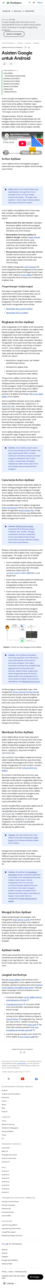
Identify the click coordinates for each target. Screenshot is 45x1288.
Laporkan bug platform (9, 1225)
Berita (4, 1104)
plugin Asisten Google (21, 920)
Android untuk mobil (9, 1158)
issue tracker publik (27, 1037)
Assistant (29, 11)
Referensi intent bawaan (24, 526)
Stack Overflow (12, 1019)
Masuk (40, 3)
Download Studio (8, 1212)
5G (3, 1138)
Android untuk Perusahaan (11, 1094)
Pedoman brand (21, 1272)
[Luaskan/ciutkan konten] (17, 70)
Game (4, 1121)
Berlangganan (36, 1277)
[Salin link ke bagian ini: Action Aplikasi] (23, 159)
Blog (3, 1108)
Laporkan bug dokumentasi (11, 1228)
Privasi (4, 1135)
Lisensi (10, 1272)
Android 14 (5, 1182)
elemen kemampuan (9, 508)
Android (4, 1090)
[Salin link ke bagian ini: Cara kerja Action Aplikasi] (36, 480)
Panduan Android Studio (10, 1202)
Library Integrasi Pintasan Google (26, 692)
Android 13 (5, 1185)
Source (4, 1101)
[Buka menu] (3, 2)
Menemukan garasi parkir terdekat (19, 309)
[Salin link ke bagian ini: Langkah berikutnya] (29, 975)
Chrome (4, 1253)
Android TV (6, 1162)
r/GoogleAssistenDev (14, 1004)
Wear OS (5, 1151)
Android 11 (5, 1192)
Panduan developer (8, 1205)
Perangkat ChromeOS (9, 1155)
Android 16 (5, 1175)
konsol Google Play (26, 510)
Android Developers (8, 43)
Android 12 (5, 1189)
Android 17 (5, 1171)
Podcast (4, 1112)
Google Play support (9, 1232)
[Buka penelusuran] (29, 2)
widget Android (34, 237)
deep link (11, 668)
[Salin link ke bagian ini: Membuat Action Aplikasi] (35, 732)
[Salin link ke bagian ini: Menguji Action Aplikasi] (33, 912)
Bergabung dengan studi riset (12, 1235)
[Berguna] (25, 47)
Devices (18, 11)
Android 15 (5, 1178)
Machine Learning (8, 1124)
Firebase (5, 1257)
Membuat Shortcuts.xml (31, 682)
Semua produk (7, 1264)
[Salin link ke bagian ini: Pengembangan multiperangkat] (35, 286)
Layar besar (6, 1148)
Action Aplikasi (26, 275)
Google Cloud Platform (10, 1260)
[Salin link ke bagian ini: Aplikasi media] (22, 950)
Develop (6, 11)
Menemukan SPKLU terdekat (17, 313)
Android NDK (6, 1216)
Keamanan (5, 1097)
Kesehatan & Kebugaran (10, 1128)
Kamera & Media (7, 1131)
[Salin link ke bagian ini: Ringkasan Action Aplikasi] (36, 322)
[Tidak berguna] (28, 47)
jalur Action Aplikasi (12, 980)
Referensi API (6, 1209)
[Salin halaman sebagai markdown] (11, 64)
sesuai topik (31, 1025)
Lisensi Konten (21, 1063)
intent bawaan (30, 267)
